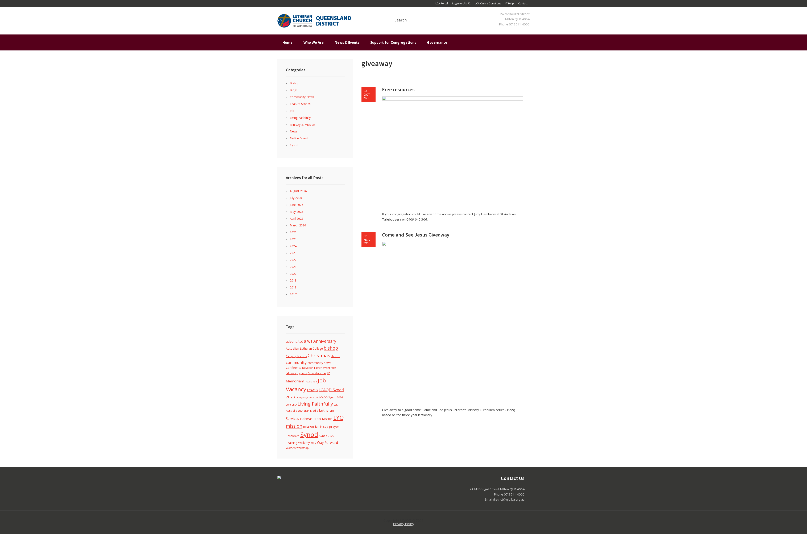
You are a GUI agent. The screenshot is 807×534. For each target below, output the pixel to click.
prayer (334, 426)
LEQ (294, 404)
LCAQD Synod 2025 (307, 397)
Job (292, 111)
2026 (293, 232)
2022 (293, 260)
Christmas (319, 355)
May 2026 (296, 212)
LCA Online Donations (488, 3)
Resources (292, 436)
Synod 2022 (327, 436)
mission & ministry (315, 426)
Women (291, 448)
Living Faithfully (300, 118)
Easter (318, 367)
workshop (303, 448)
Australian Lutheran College (304, 348)
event (326, 368)
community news (319, 363)
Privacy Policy (403, 524)
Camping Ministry (296, 356)
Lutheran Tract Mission (316, 418)
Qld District (327, 20)
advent (291, 341)
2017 (293, 294)
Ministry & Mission (302, 125)
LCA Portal (441, 3)
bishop (331, 348)
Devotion (307, 368)
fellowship (292, 373)
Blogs (294, 90)
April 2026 (296, 219)
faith (333, 368)
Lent (288, 404)
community (296, 362)
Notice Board (299, 138)
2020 (293, 274)
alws (308, 341)
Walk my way (307, 443)
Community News (302, 97)
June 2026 (296, 205)
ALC (300, 342)
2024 (293, 246)
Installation (311, 381)
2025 (293, 239)
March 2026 (298, 225)
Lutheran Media (308, 410)
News (294, 131)
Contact (522, 3)
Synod (294, 145)
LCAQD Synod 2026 (331, 397)
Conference (293, 368)
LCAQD (312, 390)
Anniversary (324, 341)
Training (291, 442)
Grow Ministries (316, 373)
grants (303, 373)
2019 (293, 280)
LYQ (338, 418)
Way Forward (327, 442)
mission (294, 426)
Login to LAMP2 (461, 3)
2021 (293, 267)
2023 (293, 253)
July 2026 (296, 198)
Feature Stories (300, 104)
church (335, 356)
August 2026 (298, 191)
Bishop (294, 83)
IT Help (509, 3)
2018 (293, 287)
